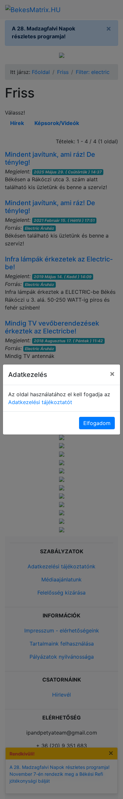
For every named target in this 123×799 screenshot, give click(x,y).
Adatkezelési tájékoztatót (40, 402)
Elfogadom (97, 423)
